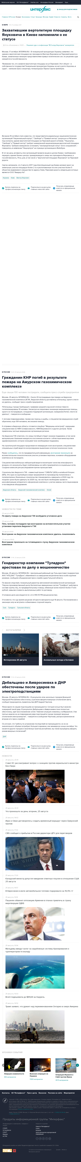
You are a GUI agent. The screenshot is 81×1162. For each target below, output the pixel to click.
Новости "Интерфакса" (43, 1126)
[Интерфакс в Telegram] (40, 1138)
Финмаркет (59, 2)
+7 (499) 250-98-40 (59, 1112)
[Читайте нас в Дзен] (37, 1138)
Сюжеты (64, 17)
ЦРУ (4, 294)
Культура (39, 17)
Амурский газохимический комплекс (31, 490)
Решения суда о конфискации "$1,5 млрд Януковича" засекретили (50, 45)
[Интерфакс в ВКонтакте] (43, 1138)
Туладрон (11, 608)
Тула (4, 608)
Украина (6, 178)
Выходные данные (34, 1152)
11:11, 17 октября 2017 (15, 25)
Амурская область (9, 490)
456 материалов (10, 1077)
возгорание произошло (60, 453)
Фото (70, 17)
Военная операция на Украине (39, 1075)
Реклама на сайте (55, 1093)
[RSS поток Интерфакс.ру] (46, 1138)
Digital (51, 17)
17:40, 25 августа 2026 (18, 557)
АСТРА (5, 1136)
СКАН (37, 1128)
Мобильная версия (8, 2)
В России (12, 17)
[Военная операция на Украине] (40, 1071)
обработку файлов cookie (25, 1109)
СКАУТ (5, 1132)
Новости (57, 17)
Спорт (33, 17)
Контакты (6, 1093)
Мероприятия (69, 1093)
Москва (45, 17)
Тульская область (23, 608)
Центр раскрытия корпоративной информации (46, 1133)
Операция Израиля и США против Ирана (64, 1076)
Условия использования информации (40, 1150)
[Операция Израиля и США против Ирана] (65, 1072)
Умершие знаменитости (14, 1074)
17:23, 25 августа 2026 (18, 677)
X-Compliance (7, 1130)
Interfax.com (34, 2)
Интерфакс (40, 9)
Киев (12, 178)
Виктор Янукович (23, 178)
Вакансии (42, 1093)
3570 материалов (61, 1080)
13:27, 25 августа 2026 (18, 372)
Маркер (5, 1134)
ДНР (4, 737)
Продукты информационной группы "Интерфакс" (34, 1119)
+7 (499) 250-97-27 (14, 1114)
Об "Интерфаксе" (23, 2)
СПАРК (5, 1128)
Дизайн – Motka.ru (61, 1150)
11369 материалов (36, 1079)
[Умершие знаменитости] (14, 1071)
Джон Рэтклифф (14, 294)
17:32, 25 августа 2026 (16, 205)
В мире (18, 17)
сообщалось (12, 453)
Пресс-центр (32, 1093)
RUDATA (38, 1130)
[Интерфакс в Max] (49, 1138)
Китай (49, 490)
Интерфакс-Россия (46, 2)
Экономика (26, 17)
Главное (5, 17)
